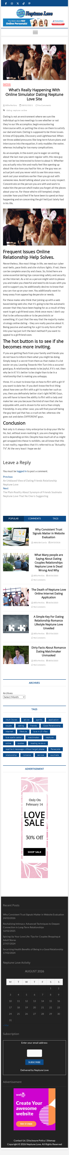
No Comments (44, 105)
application (54, 719)
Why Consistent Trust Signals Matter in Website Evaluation (49, 533)
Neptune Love (41, 1070)
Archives (8, 693)
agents (39, 719)
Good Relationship (51, 725)
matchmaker (33, 737)
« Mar (6, 1025)
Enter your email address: (34, 1042)
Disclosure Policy (36, 1140)
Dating (7, 84)
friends (33, 725)
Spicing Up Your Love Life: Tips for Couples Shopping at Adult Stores (31, 938)
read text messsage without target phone (25, 749)
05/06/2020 (53, 575)
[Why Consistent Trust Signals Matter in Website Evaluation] (16, 529)
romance (27, 755)
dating (9, 110)
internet (9, 731)
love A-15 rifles (40, 731)
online (24, 110)
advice (26, 719)
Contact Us (19, 1140)
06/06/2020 (53, 603)
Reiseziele (55, 749)
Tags (55, 518)
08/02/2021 (27, 105)
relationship (11, 755)
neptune (16, 110)
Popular (13, 518)
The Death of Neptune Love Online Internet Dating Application (48, 593)
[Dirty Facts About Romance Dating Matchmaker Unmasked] (16, 647)
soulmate (54, 755)
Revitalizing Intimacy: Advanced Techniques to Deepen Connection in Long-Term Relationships (31, 925)
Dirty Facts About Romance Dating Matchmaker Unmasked (48, 651)
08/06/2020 (53, 660)
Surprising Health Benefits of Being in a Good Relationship (33, 949)
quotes (21, 743)
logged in (22, 471)
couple (9, 725)
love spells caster (14, 737)
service (40, 755)
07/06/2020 (53, 633)
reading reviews (37, 743)
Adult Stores (11, 719)
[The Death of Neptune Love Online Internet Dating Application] (16, 589)
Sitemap (51, 1140)
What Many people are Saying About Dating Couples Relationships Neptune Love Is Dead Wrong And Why (48, 562)
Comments (34, 518)
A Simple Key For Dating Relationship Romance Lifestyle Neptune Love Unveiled (49, 622)
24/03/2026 (55, 542)
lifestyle (23, 731)
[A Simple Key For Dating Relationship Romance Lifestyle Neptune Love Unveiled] (16, 616)
